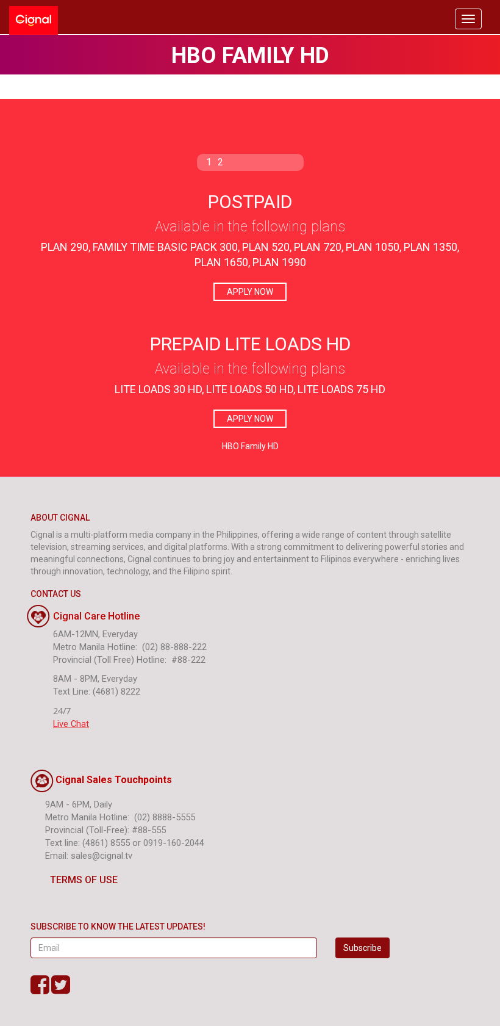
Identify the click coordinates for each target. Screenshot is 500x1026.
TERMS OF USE (84, 880)
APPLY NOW (250, 292)
